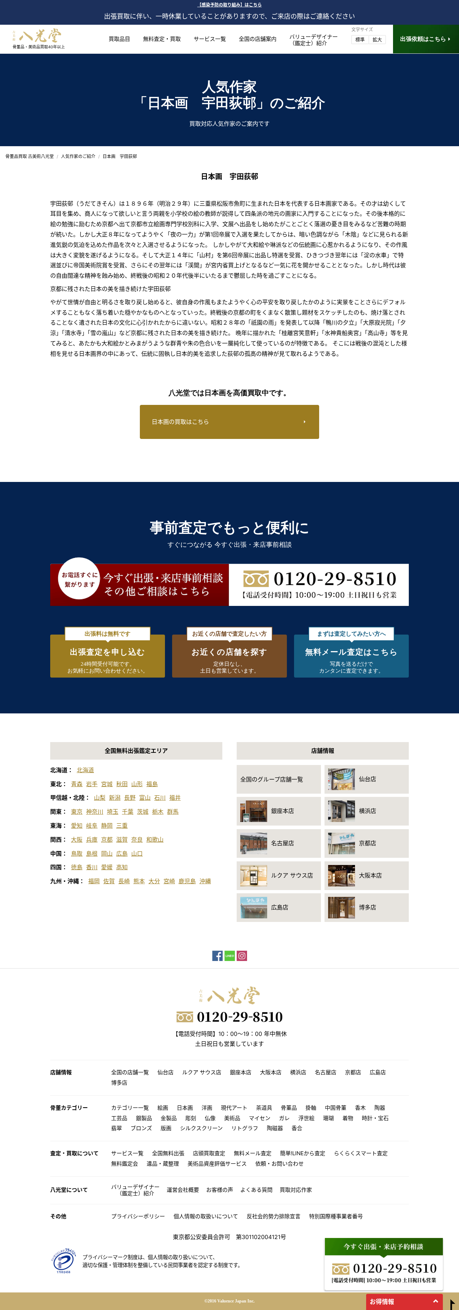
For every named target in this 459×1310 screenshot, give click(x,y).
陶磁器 (275, 1128)
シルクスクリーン (201, 1128)
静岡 (107, 825)
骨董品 (289, 1107)
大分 (154, 881)
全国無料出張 (168, 1153)
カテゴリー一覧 (130, 1107)
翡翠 (116, 1128)
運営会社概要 (183, 1189)
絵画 (162, 1107)
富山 (145, 797)
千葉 (127, 811)
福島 (152, 784)
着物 (347, 1118)
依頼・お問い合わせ (279, 1163)
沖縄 (205, 881)
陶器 (379, 1107)
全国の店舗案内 (257, 38)
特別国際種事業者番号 (336, 1216)
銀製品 (144, 1118)
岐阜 (92, 825)
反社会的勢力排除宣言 (274, 1216)
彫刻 (190, 1118)
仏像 (210, 1118)
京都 (107, 839)
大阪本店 (270, 1072)
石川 (160, 797)
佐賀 (109, 881)
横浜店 (298, 1072)
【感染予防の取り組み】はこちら (229, 5)
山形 (137, 784)
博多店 (119, 1082)
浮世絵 (306, 1118)
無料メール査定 (252, 1153)
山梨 (99, 797)
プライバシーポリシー (138, 1216)
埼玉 (112, 811)
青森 (76, 784)
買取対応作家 (296, 1189)
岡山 (107, 853)
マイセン (259, 1118)
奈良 (137, 839)
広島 (122, 853)
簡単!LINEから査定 (302, 1153)
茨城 (142, 811)
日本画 (185, 1107)
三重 (122, 825)
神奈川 (94, 811)
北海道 (85, 770)
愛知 (76, 825)
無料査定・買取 (162, 38)
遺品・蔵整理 (163, 1163)
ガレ (284, 1118)
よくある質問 (256, 1189)
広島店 (378, 1072)
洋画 (207, 1107)
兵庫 (92, 839)
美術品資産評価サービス (217, 1163)
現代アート (234, 1107)
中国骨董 (335, 1107)
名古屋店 (325, 1072)
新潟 (114, 797)
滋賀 (122, 839)
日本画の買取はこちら (180, 421)
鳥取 (76, 853)
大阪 (76, 839)
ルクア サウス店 (201, 1072)
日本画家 (325, 203)
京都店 (353, 1072)
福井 (175, 797)
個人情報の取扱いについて (206, 1216)
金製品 (169, 1118)
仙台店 (165, 1072)
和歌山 (155, 839)
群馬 (173, 811)
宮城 (107, 784)
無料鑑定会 (124, 1163)
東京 (76, 811)
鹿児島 (187, 881)
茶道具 (264, 1107)
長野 (130, 797)
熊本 (139, 881)
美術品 (232, 1118)
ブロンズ (141, 1128)
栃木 (158, 811)
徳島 (76, 867)
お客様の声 (219, 1189)
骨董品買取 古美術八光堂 (29, 156)
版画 (166, 1128)
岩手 (92, 784)
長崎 (124, 881)
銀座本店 (240, 1072)
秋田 (122, 784)
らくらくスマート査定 (361, 1153)
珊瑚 (328, 1118)
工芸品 (119, 1118)
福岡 (94, 881)
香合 (297, 1128)
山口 (137, 853)
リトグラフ (244, 1128)
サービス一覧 (210, 38)
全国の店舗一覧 (130, 1072)
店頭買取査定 (209, 1153)
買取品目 (119, 38)
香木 (360, 1107)
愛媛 (107, 867)
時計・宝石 (375, 1118)
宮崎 (169, 881)
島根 (92, 853)
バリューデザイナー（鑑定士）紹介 (135, 1190)
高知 (122, 867)
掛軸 (311, 1107)
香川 (92, 867)
